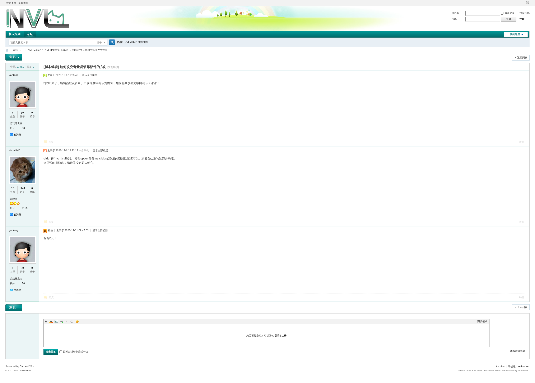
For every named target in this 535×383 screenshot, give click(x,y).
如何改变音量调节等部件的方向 (89, 50)
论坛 (30, 34)
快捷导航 (515, 34)
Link (61, 321)
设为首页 (11, 2)
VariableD (14, 150)
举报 (521, 141)
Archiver (500, 366)
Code (72, 321)
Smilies (77, 321)
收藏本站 (23, 2)
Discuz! (24, 366)
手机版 (512, 366)
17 (12, 188)
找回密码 (525, 13)
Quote (67, 321)
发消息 (17, 134)
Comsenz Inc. (25, 370)
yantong (13, 75)
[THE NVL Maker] (37, 28)
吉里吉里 (143, 42)
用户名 (455, 13)
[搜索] (111, 42)
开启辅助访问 (524, 3)
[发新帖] (13, 57)
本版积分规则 (517, 351)
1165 (25, 208)
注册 (522, 19)
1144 (22, 188)
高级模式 (482, 321)
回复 (51, 141)
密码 (454, 19)
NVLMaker (131, 42)
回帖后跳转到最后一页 (75, 351)
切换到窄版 (527, 3)
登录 (277, 335)
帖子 (99, 42)
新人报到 (14, 34)
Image (56, 321)
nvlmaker (524, 366)
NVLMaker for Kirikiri (56, 50)
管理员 (13, 198)
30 (22, 112)
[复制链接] (113, 67)
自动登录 (509, 13)
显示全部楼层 (89, 75)
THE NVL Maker (7, 50)
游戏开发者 (16, 123)
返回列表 (522, 57)
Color (51, 321)
